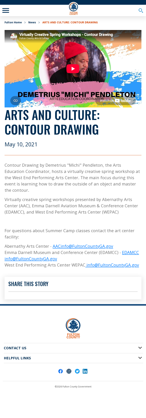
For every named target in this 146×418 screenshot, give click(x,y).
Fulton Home (13, 22)
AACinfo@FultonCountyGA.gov (83, 246)
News (32, 22)
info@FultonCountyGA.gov (112, 265)
